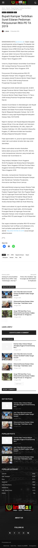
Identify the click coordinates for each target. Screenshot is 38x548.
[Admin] (3, 31)
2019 (8, 255)
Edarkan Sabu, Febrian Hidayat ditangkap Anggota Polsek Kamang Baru (24, 345)
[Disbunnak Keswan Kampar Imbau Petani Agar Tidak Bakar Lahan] (7, 304)
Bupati (27, 255)
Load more (18, 383)
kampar (11, 257)
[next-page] (6, 320)
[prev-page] (3, 320)
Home (3, 8)
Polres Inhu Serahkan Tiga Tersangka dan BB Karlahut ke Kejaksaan (28, 279)
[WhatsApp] (22, 36)
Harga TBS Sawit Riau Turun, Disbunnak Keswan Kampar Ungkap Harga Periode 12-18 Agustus (24, 312)
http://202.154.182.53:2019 (15, 231)
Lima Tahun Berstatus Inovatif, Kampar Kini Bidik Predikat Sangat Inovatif (24, 293)
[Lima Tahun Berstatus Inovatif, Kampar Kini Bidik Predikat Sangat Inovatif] (7, 294)
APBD (12, 255)
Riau (15, 12)
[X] (14, 36)
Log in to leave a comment (19, 332)
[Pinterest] (18, 36)
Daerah (8, 8)
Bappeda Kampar (19, 255)
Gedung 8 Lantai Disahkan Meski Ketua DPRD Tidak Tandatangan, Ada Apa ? (10, 279)
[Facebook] (9, 36)
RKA (20, 257)
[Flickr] (19, 533)
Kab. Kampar (10, 12)
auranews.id (20, 42)
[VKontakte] (28, 533)
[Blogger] (10, 533)
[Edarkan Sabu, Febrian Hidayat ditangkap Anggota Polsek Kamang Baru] (7, 346)
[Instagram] (23, 533)
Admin (7, 31)
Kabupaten (5, 257)
